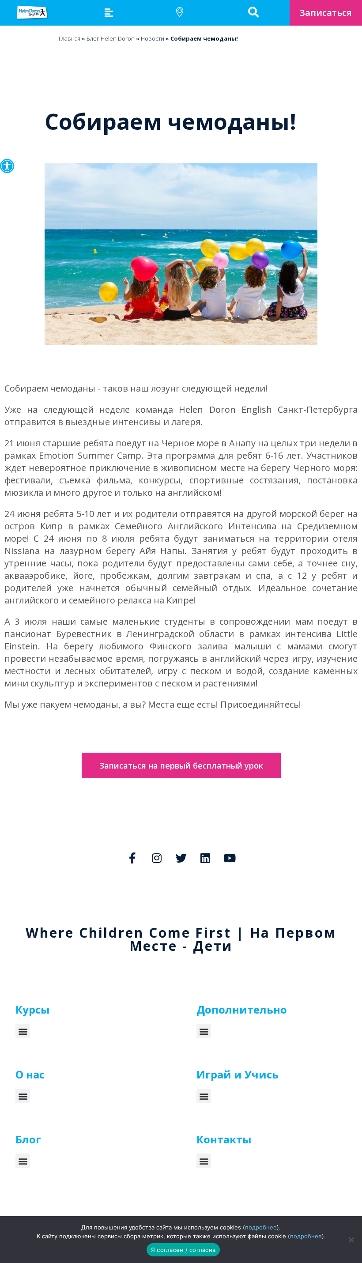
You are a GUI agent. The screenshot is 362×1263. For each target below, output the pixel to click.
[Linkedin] (205, 858)
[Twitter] (181, 858)
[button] (7, 166)
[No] (351, 1239)
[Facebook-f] (132, 858)
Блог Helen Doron (111, 38)
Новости (152, 38)
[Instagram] (157, 858)
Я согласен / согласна (183, 1249)
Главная (69, 38)
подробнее (261, 1227)
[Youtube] (230, 858)
